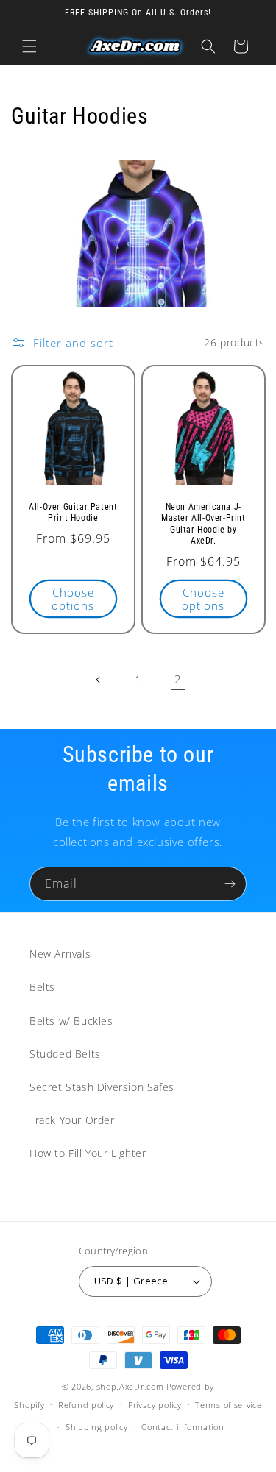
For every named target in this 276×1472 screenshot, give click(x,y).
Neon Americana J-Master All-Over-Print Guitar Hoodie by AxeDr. (202, 523)
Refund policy (86, 1404)
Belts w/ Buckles (71, 1021)
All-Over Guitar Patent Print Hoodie (73, 512)
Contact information (182, 1426)
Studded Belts (65, 1054)
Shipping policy (97, 1426)
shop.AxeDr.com (130, 1386)
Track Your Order (72, 1120)
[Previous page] (98, 680)
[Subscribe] (229, 884)
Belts (42, 987)
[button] (29, 46)
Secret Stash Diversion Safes (101, 1087)
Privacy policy (155, 1404)
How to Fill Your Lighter (87, 1153)
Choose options (73, 599)
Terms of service (228, 1404)
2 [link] (178, 679)
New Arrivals (60, 954)
